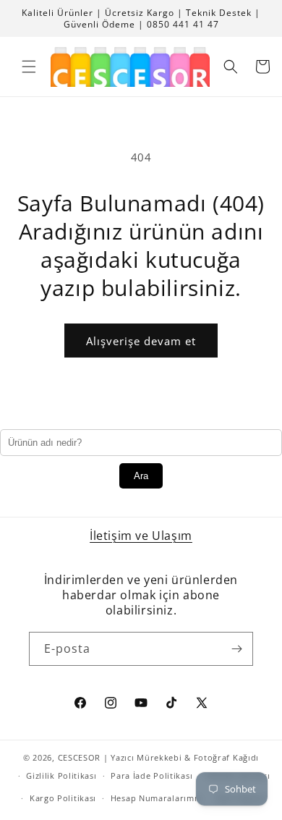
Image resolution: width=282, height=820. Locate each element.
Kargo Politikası (63, 797)
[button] (29, 67)
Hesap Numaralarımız (156, 797)
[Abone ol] (236, 649)
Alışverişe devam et (141, 341)
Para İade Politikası (151, 775)
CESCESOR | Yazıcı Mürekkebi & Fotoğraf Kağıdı (159, 757)
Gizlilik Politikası (61, 775)
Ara (141, 475)
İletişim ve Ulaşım (141, 536)
